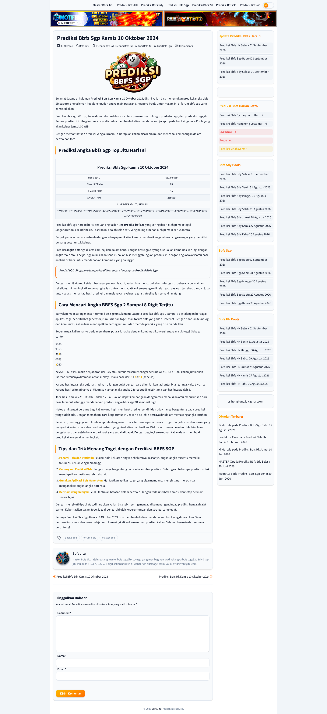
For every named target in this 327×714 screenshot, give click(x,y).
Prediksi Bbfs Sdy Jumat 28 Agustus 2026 (245, 217)
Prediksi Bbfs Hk (127, 5)
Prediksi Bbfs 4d (250, 5)
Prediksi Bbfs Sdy (152, 5)
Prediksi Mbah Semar (233, 149)
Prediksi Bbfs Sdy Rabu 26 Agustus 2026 (245, 234)
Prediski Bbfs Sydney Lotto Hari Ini (241, 115)
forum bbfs (141, 319)
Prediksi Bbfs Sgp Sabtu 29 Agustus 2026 (245, 295)
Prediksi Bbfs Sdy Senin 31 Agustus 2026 (245, 187)
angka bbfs (73, 250)
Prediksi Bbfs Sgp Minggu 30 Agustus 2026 (243, 283)
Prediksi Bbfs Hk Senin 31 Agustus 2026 (244, 342)
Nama (62, 656)
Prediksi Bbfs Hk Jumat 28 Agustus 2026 (245, 367)
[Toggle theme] (268, 5)
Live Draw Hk (228, 132)
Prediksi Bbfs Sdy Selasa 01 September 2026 (244, 74)
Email (61, 669)
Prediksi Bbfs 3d (226, 5)
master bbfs (182, 427)
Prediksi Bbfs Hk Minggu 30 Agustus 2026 (245, 350)
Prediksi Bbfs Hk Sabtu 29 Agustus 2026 (244, 358)
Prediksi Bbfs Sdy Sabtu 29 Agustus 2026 (245, 209)
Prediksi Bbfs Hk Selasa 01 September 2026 (243, 47)
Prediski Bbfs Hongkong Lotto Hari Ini (243, 124)
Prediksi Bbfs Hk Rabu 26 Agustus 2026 (244, 384)
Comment (64, 613)
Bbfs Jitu (84, 46)
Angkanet (226, 140)
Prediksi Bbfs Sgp (178, 5)
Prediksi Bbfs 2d (202, 5)
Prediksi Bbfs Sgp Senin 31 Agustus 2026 (245, 273)
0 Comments (185, 46)
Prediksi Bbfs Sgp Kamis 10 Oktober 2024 (108, 38)
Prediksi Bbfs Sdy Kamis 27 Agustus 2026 (245, 226)
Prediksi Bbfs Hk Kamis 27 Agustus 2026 (244, 375)
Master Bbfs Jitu (103, 5)
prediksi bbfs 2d (134, 225)
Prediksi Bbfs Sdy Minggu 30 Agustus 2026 (243, 198)
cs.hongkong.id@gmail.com (245, 402)
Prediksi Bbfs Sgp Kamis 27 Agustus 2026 (245, 303)
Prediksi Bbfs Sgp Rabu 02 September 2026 (243, 61)
